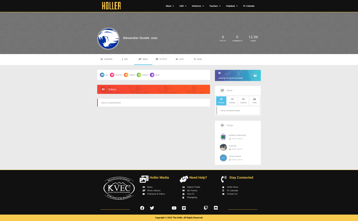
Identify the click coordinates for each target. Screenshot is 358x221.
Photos (119, 75)
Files (157, 75)
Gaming (232, 145)
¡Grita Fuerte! (235, 156)
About (168, 6)
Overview (108, 59)
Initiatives (196, 6)
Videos (132, 75)
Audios (145, 75)
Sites (181, 59)
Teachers (213, 6)
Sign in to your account (230, 78)
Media (145, 59)
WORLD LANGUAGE (237, 135)
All (107, 75)
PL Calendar (249, 6)
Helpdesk (230, 6)
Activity (163, 59)
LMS (181, 6)
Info (126, 59)
